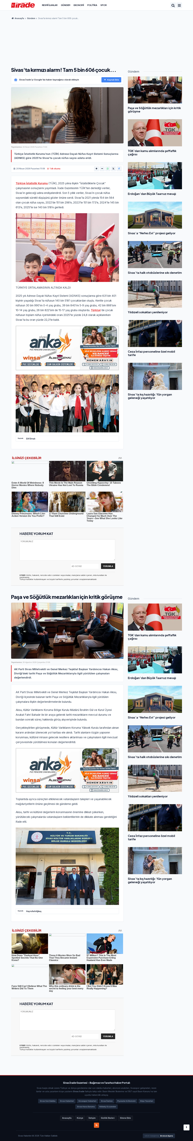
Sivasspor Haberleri (87, 1101)
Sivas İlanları (107, 1101)
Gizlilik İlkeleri (108, 1118)
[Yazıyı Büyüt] (96, 168)
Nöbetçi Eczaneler (107, 1107)
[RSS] (96, 1125)
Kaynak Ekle (113, 80)
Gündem (65, 5)
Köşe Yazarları (146, 1101)
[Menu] (179, 5)
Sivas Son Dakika (47, 1101)
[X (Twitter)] (113, 168)
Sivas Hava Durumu (86, 1107)
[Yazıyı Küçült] (102, 168)
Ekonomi (79, 5)
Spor (103, 5)
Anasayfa (19, 18)
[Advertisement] (96, 42)
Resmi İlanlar (50, 5)
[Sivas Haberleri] (23, 5)
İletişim (92, 1118)
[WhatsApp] (107, 168)
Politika (92, 5)
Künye (80, 1118)
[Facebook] (119, 168)
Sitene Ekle (125, 1118)
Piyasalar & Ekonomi (126, 1101)
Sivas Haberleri (67, 1101)
